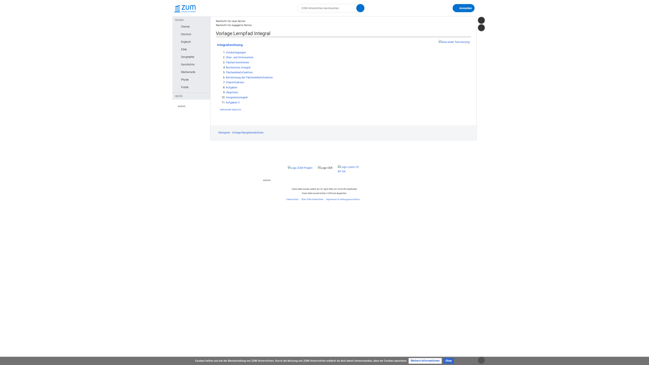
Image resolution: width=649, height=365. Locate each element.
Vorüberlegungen (236, 52)
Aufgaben (231, 87)
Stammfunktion (235, 82)
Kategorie (224, 132)
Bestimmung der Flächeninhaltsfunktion (249, 77)
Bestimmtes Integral (238, 67)
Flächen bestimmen (237, 62)
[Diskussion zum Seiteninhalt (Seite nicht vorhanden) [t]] (481, 20)
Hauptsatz (232, 92)
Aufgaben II (233, 102)
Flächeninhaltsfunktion (239, 72)
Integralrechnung (230, 45)
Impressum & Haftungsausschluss (343, 199)
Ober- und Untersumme (239, 57)
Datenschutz (292, 199)
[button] (425, 361)
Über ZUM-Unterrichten (312, 199)
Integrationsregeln (237, 97)
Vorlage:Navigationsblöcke (247, 132)
